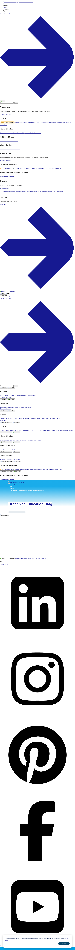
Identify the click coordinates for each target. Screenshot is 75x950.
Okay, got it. (64, 943)
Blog (6, 176)
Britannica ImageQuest (46, 122)
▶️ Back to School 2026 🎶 (7, 168)
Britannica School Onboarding (55, 191)
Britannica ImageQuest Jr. (58, 122)
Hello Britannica (4, 141)
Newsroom (11, 176)
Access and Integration (26, 191)
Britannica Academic (5, 133)
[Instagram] (37, 716)
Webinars (2, 176)
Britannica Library (4, 149)
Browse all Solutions (5, 114)
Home (13, 486)
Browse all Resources (6, 160)
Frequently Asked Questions (39, 191)
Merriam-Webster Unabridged (19, 133)
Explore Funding (15, 191)
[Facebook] (37, 868)
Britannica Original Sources (34, 133)
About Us (5, 564)
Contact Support (4, 188)
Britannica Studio (9, 122)
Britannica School (19, 122)
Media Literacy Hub (39, 168)
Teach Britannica (19, 168)
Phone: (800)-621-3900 (21, 558)
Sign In (2, 298)
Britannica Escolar (13, 141)
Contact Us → (43, 558)
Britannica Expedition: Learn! (32, 122)
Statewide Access (6, 191)
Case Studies (48, 168)
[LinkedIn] (37, 640)
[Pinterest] (37, 792)
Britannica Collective (14, 149)
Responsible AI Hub (29, 168)
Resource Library (56, 168)
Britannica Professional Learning (17, 512)
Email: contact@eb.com (34, 558)
